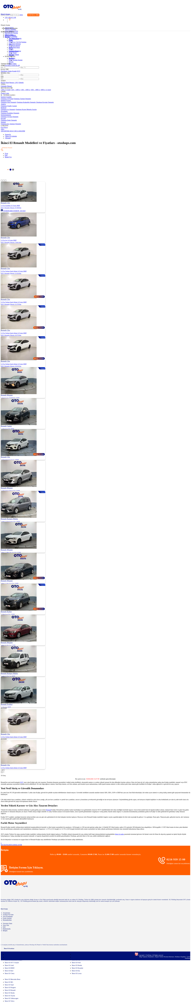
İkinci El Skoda (10, 993)
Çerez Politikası (187, 957)
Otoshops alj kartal (7, 99)
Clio (10, 44)
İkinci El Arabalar (10, 35)
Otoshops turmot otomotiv (22, 99)
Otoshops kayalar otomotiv (45, 102)
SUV (18, 71)
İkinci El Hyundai (77, 968)
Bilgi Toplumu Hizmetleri (146, 957)
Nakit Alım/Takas (14, 47)
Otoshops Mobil (14, 54)
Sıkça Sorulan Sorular (15, 60)
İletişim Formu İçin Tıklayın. (26, 867)
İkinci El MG (9, 982)
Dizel (7, 82)
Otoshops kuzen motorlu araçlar (26, 109)
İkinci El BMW (10, 968)
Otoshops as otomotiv (8, 109)
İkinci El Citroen (77, 954)
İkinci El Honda (77, 965)
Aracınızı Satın (7, 923)
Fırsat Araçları (7, 918)
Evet (2, 127)
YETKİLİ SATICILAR (12, 65)
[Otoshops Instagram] (176, 15)
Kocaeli (3, 118)
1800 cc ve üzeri (46, 90)
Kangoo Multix (13, 51)
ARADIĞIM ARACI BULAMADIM (13, 131)
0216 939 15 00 (176, 859)
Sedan (10, 71)
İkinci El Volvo (9, 1001)
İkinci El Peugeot (10, 987)
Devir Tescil (12, 53)
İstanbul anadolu (6, 97)
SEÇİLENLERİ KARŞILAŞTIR (11, 845)
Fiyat (6, 153)
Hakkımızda (6, 929)
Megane (11, 55)
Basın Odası (12, 63)
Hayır (6, 127)
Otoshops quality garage (9, 106)
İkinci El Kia (76, 971)
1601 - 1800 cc (35, 90)
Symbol (11, 58)
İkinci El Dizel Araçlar (12, 954)
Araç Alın (6, 925)
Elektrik (21, 82)
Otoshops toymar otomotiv (9, 117)
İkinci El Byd (9, 971)
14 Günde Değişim (15, 44)
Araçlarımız (6, 913)
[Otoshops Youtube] (188, 15)
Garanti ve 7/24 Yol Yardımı (17, 42)
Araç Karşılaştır (8, 916)
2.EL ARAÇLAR (10, 17)
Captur (11, 40)
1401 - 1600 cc (25, 90)
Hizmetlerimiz (7, 920)
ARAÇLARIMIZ (10, 29)
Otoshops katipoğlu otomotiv (26, 102)
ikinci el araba (119, 834)
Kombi (14, 71)
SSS (4, 927)
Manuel (9, 86)
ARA (21, 15)
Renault (7, 37)
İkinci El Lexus (76, 973)
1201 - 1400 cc (15, 90)
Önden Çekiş (5, 93)
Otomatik (4, 86)
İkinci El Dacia (76, 957)
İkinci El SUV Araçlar (12, 962)
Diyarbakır (4, 111)
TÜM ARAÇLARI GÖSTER (9, 28)
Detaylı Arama (5, 14)
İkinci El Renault (10, 990)
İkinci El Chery (9, 973)
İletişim (11, 62)
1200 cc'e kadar (6, 90)
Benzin (3, 82)
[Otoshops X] (184, 15)
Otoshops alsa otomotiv (8, 102)
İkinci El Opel (9, 985)
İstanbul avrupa (6, 100)
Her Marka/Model (14, 45)
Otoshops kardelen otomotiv (10, 113)
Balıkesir (3, 108)
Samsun (3, 122)
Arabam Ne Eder (8, 915)
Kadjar (11, 48)
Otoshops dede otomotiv (9, 120)
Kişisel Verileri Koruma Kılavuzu (164, 957)
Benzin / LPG (13, 82)
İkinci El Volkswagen (11, 998)
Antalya (3, 104)
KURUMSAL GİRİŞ (33, 15)
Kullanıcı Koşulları (180, 957)
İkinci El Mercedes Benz (12, 979)
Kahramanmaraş (6, 115)
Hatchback (4, 71)
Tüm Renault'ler (14, 39)
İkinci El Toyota (10, 996)
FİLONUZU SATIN (11, 33)
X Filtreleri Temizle (7, 147)
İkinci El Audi (9, 965)
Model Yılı (8, 157)
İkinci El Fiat (76, 960)
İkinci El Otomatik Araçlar (13, 957)
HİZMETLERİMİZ (11, 37)
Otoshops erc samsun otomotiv (11, 124)
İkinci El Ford (76, 962)
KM (6, 155)
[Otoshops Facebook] (180, 15)
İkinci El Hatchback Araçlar (13, 960)
